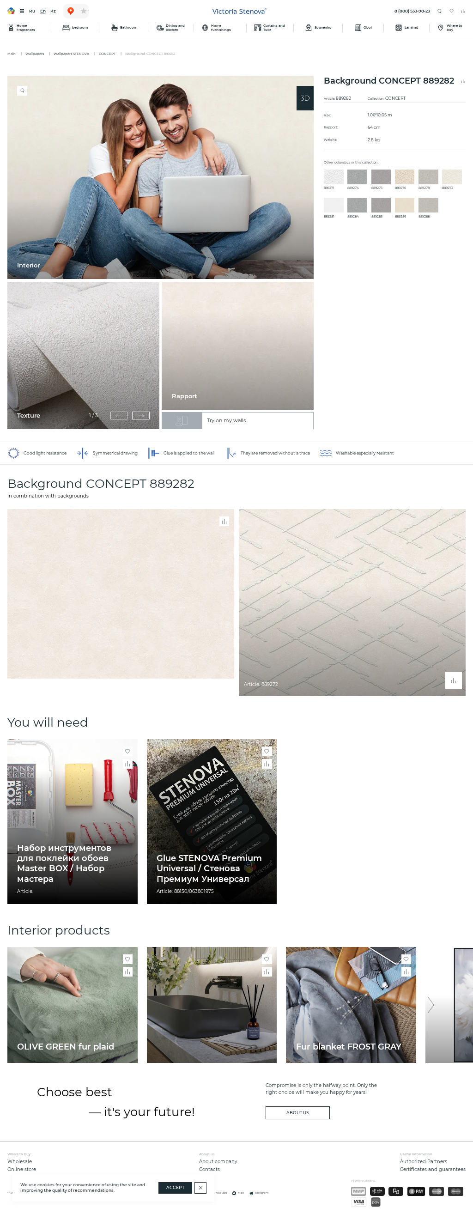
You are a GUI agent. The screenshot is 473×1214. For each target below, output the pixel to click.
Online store (21, 1169)
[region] (163, 252)
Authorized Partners (423, 1161)
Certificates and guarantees (433, 1169)
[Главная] (239, 11)
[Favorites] (451, 11)
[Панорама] (305, 98)
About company (218, 1161)
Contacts (209, 1169)
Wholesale (19, 1161)
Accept (175, 1187)
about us (297, 1113)
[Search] (439, 11)
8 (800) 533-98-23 (412, 11)
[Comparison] (463, 11)
